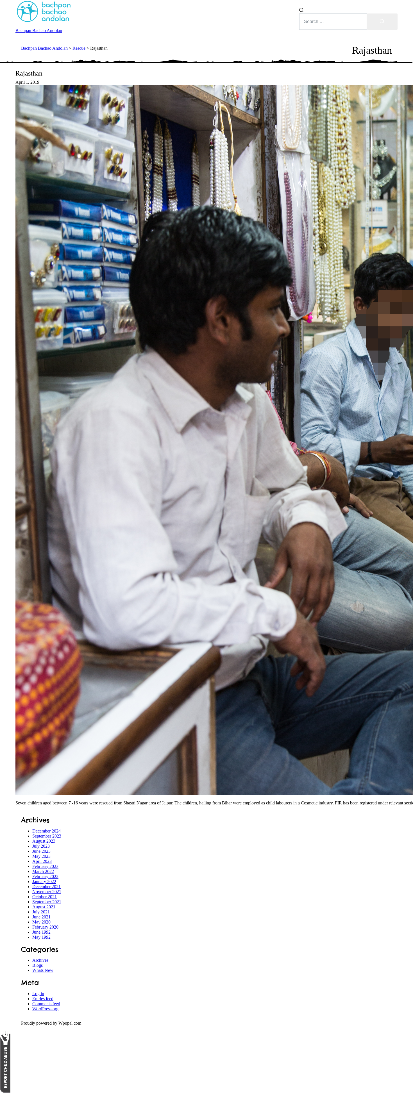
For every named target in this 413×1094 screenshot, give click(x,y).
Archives (40, 960)
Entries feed (42, 998)
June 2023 (41, 851)
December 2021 (46, 886)
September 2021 (46, 901)
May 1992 (41, 937)
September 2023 (46, 836)
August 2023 (43, 841)
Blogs (37, 965)
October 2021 (44, 896)
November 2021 (46, 891)
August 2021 (43, 906)
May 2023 (41, 856)
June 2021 (41, 917)
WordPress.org (45, 1008)
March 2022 (43, 871)
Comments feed (46, 1003)
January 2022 (44, 881)
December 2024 (46, 831)
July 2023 (41, 846)
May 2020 (41, 922)
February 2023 (45, 866)
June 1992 (41, 932)
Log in (38, 993)
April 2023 (42, 861)
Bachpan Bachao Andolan (38, 30)
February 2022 (45, 876)
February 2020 (45, 927)
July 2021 (41, 911)
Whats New (42, 970)
